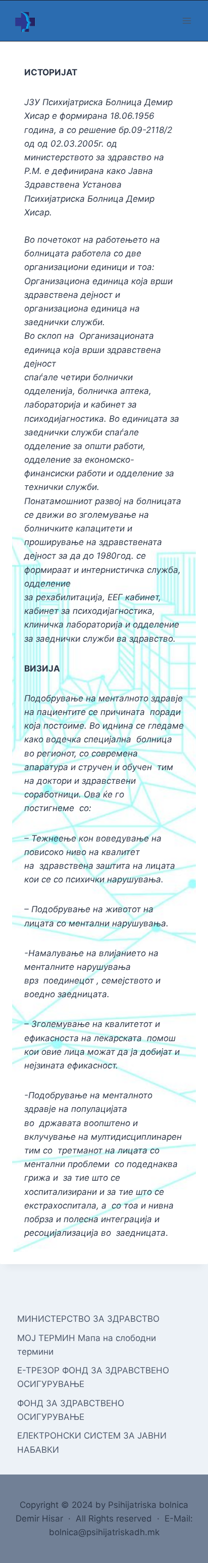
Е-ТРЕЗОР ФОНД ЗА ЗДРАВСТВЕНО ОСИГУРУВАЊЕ (93, 1377)
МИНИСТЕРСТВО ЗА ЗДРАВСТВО (88, 1319)
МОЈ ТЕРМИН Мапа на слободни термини (86, 1345)
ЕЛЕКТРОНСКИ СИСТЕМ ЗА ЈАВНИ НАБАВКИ (92, 1442)
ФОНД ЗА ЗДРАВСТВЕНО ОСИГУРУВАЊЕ (70, 1410)
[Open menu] (186, 20)
